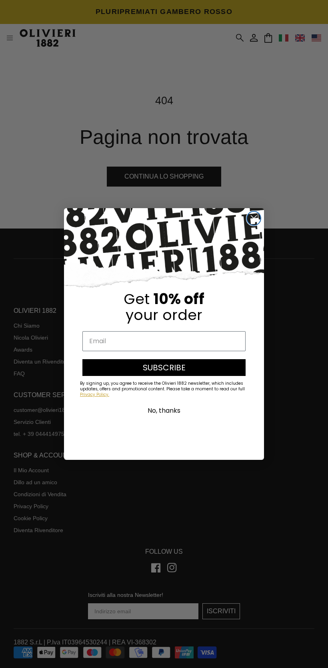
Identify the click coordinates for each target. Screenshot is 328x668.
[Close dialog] (254, 218)
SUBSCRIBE (164, 367)
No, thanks (164, 410)
